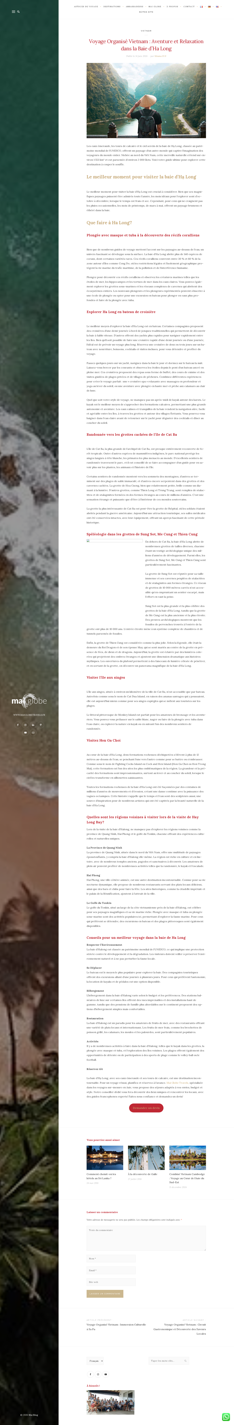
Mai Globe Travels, (178, 1082)
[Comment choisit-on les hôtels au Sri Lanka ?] (105, 1158)
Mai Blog (33, 1415)
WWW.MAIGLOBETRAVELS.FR (29, 714)
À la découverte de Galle (142, 1174)
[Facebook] (90, 1374)
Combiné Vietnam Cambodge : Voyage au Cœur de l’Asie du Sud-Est (187, 1178)
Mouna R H (160, 56)
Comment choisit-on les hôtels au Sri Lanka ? (101, 1176)
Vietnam (146, 31)
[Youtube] (105, 1374)
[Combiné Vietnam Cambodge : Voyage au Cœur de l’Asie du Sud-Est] (187, 1158)
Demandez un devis (146, 1108)
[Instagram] (98, 1374)
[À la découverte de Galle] (146, 1158)
